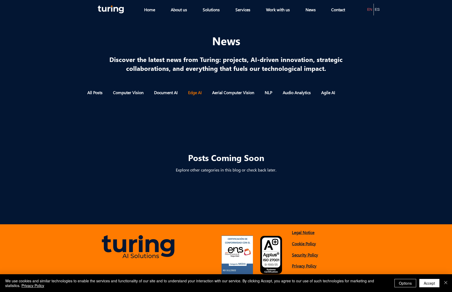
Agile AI (328, 92)
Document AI (166, 92)
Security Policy (305, 254)
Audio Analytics (297, 92)
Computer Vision (128, 92)
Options (405, 283)
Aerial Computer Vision (233, 92)
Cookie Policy (304, 243)
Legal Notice (303, 232)
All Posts (95, 92)
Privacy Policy (304, 265)
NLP (268, 92)
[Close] (446, 283)
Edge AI (195, 92)
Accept (429, 283)
